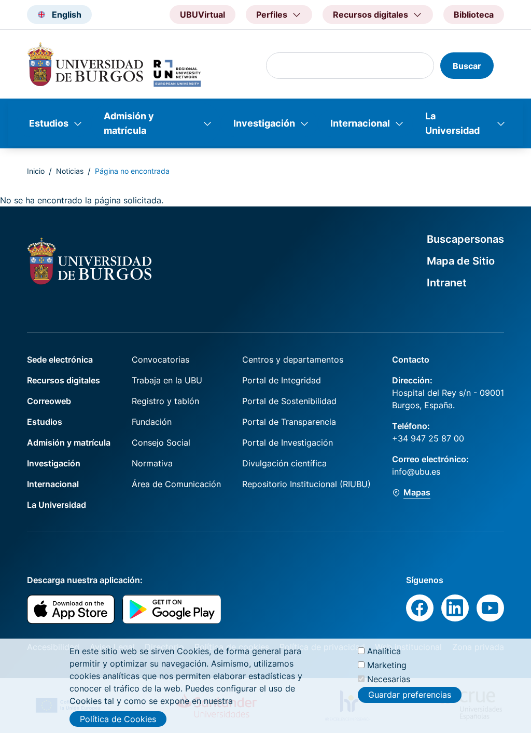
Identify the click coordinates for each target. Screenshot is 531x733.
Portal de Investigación (287, 442)
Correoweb (49, 401)
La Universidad (452, 123)
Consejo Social (161, 442)
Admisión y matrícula (129, 123)
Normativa (152, 463)
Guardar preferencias (409, 694)
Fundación (152, 422)
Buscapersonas (465, 239)
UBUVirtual (202, 14)
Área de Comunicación (176, 484)
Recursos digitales (63, 380)
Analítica (384, 651)
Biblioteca (474, 14)
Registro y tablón (165, 401)
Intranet (447, 282)
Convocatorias (160, 359)
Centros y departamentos (292, 359)
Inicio (36, 171)
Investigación (264, 123)
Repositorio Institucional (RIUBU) (306, 484)
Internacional (360, 123)
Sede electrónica (60, 359)
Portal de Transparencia (289, 422)
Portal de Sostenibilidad (289, 401)
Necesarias (388, 679)
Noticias (69, 171)
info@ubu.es (416, 471)
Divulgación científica (284, 463)
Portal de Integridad (281, 380)
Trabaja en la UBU (167, 380)
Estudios (48, 123)
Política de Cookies (118, 719)
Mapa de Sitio (461, 261)
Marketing (387, 665)
